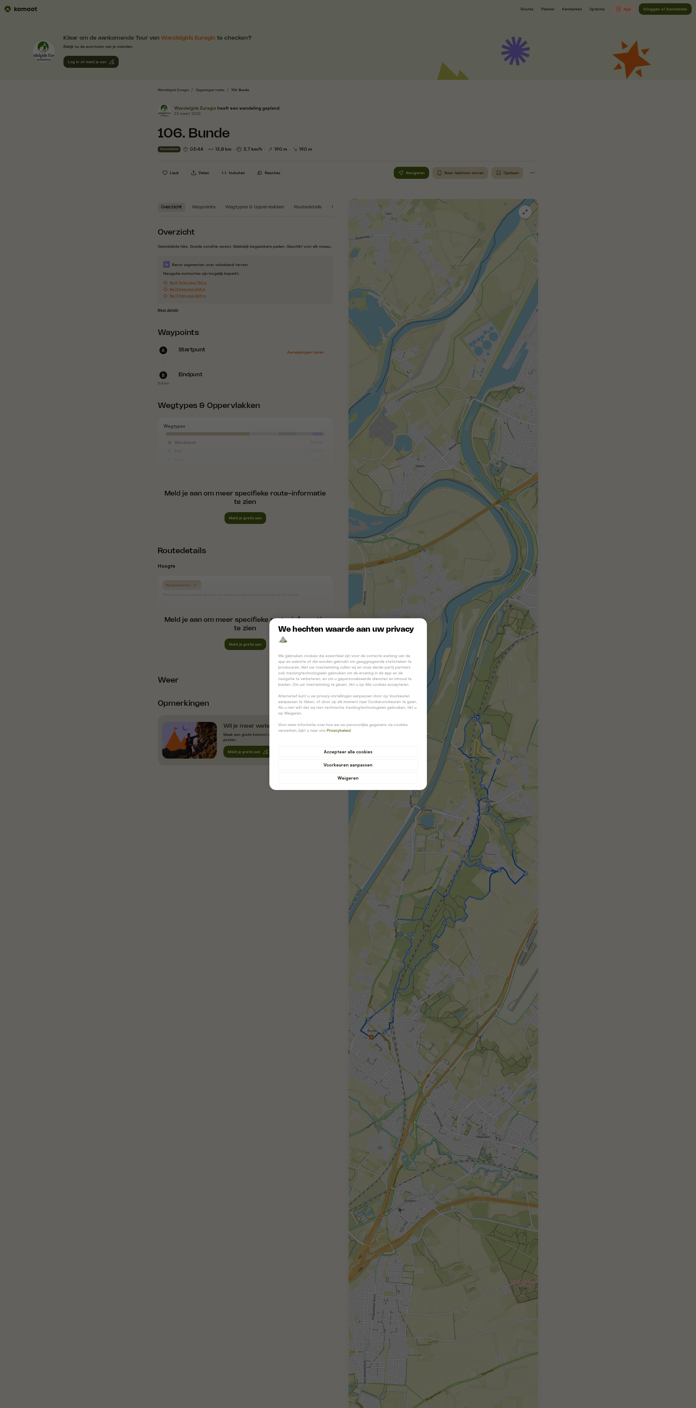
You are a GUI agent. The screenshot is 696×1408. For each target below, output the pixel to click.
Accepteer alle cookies (348, 751)
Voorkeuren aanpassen (348, 765)
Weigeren (348, 778)
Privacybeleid (339, 730)
